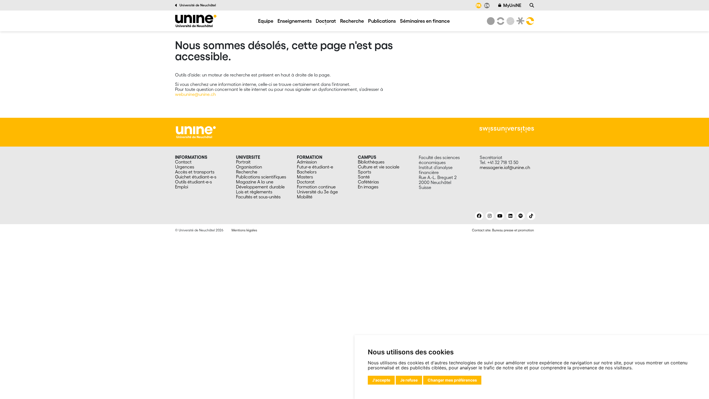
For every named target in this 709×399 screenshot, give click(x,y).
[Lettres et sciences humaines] (500, 21)
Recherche (352, 21)
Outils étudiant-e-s (193, 181)
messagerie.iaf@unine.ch (505, 167)
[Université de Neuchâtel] (491, 21)
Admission (307, 161)
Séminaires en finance (425, 21)
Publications (382, 21)
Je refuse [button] (409, 380)
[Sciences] (510, 21)
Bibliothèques (371, 161)
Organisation (249, 166)
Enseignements (295, 21)
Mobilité (304, 196)
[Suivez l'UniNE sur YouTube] (500, 216)
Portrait (243, 161)
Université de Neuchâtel (197, 5)
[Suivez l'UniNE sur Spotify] (521, 216)
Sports (364, 171)
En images (368, 186)
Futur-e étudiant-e (315, 166)
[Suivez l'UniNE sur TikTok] (531, 216)
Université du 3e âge (317, 191)
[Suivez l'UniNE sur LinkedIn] (510, 216)
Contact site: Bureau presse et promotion (503, 230)
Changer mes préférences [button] (452, 380)
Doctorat (326, 21)
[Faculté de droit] (519, 21)
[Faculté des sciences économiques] (529, 21)
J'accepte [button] (381, 380)
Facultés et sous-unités (258, 196)
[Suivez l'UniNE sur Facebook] (479, 216)
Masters (305, 176)
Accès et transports (194, 171)
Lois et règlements (254, 191)
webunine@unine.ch (195, 94)
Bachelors (307, 171)
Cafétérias (368, 181)
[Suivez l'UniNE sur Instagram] (489, 216)
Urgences (184, 166)
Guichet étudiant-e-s (195, 176)
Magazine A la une (254, 181)
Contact (183, 161)
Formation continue (316, 186)
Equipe (265, 21)
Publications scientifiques (261, 176)
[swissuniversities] (506, 129)
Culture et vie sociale (378, 166)
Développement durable (260, 186)
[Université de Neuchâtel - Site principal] (196, 131)
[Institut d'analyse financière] (196, 21)
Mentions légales (244, 230)
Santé (364, 176)
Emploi (181, 186)
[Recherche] (532, 5)
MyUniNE (512, 5)
